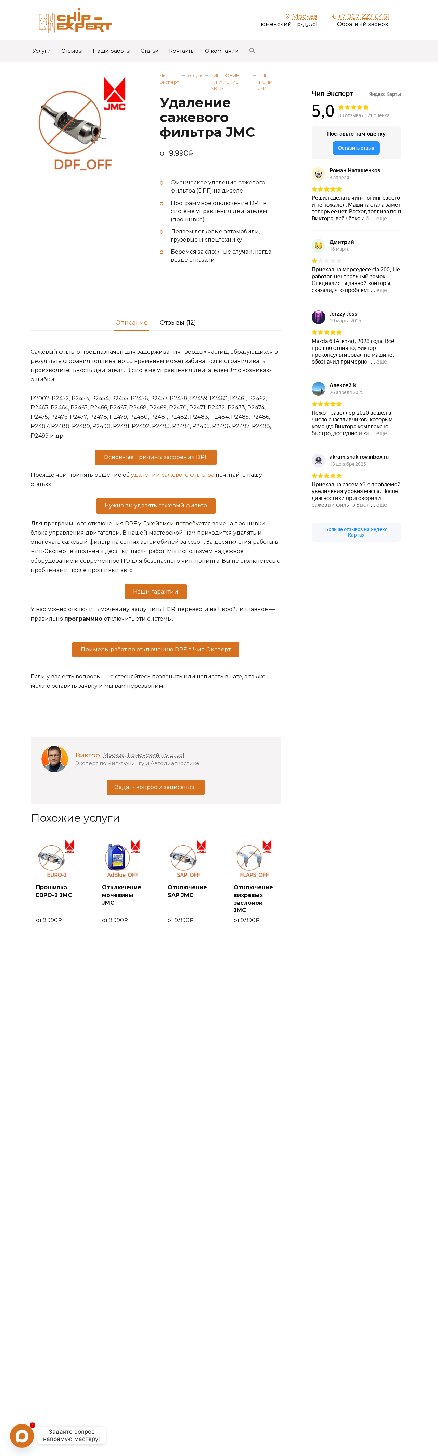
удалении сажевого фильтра (172, 475)
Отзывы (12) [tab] (178, 322)
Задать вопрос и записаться (155, 787)
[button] (252, 50)
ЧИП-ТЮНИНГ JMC (268, 82)
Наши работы (111, 51)
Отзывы (71, 51)
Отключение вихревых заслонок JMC (253, 899)
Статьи (150, 51)
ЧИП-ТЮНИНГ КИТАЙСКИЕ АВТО (226, 82)
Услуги (42, 51)
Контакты (182, 51)
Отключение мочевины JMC (121, 895)
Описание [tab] (131, 322)
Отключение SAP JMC (187, 891)
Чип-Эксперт (169, 79)
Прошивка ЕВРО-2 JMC (54, 891)
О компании (222, 51)
